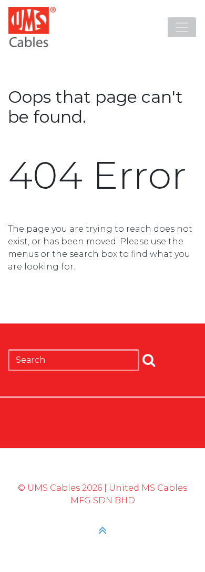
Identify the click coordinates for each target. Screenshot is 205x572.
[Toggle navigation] (182, 27)
